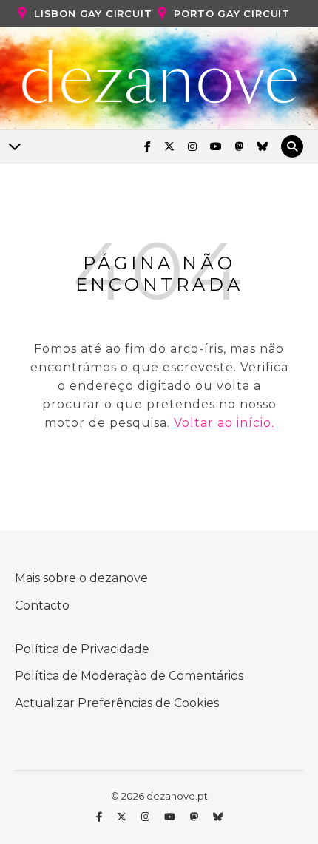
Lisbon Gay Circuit (93, 13)
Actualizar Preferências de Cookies (117, 703)
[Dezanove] (159, 77)
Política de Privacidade (82, 649)
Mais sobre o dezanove (81, 578)
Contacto (42, 605)
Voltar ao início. (224, 423)
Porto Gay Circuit (232, 13)
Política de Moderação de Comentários (129, 676)
